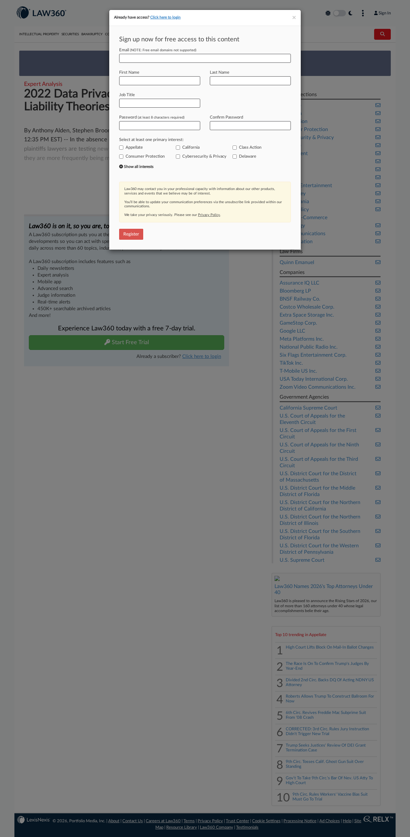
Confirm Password (226, 117)
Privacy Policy (209, 215)
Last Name (219, 72)
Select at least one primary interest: (151, 140)
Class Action (250, 147)
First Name (129, 72)
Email (157, 50)
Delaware (247, 156)
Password (151, 117)
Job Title (127, 95)
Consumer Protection (145, 156)
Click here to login (165, 17)
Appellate (134, 147)
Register (131, 234)
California (191, 147)
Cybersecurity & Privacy (204, 156)
